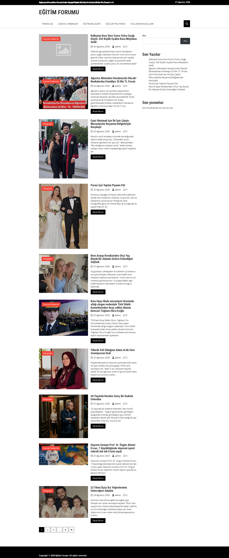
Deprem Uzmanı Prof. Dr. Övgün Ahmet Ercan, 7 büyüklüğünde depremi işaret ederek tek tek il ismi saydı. (113, 448)
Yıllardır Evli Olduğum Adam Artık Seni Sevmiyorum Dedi (113, 351)
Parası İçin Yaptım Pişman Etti (108, 185)
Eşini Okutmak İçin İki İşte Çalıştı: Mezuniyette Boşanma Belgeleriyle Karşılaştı (111, 124)
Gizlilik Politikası (115, 23)
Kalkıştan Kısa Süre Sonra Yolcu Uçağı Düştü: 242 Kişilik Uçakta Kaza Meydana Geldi (76, 2)
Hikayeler (47, 123)
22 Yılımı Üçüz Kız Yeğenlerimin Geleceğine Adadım (109, 489)
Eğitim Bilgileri (91, 23)
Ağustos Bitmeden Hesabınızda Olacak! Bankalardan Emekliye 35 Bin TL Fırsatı (113, 79)
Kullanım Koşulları (142, 23)
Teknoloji (47, 23)
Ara (144, 35)
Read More (98, 69)
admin (118, 46)
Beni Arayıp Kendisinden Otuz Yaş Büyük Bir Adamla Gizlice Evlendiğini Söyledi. (112, 259)
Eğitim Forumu (59, 12)
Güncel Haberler (68, 23)
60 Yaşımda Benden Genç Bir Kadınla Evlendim (112, 397)
